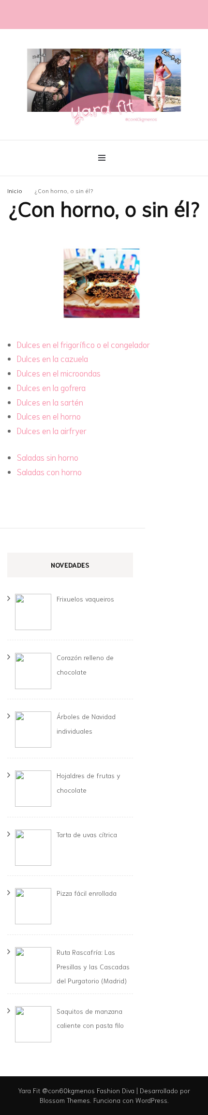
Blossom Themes (65, 1100)
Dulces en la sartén (50, 401)
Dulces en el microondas (59, 372)
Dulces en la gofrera (51, 387)
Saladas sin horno (47, 457)
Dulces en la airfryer (52, 430)
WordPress (151, 1100)
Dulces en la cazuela (52, 358)
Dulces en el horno (49, 415)
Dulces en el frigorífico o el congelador (83, 344)
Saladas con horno (49, 471)
